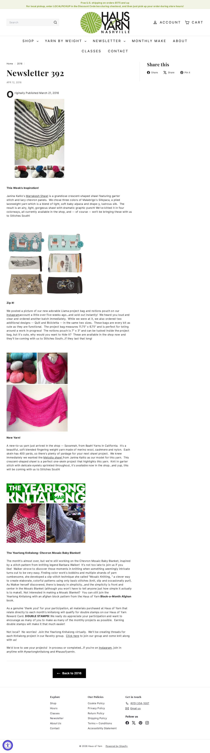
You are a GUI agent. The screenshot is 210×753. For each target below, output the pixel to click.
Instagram (13, 314)
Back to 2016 (72, 673)
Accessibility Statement (102, 728)
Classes (91, 51)
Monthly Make (149, 41)
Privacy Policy (96, 708)
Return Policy (96, 713)
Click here (72, 635)
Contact (118, 51)
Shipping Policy (97, 718)
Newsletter (108, 41)
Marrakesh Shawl (37, 196)
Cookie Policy (96, 703)
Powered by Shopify (116, 746)
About (180, 41)
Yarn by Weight (64, 41)
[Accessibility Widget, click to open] (7, 745)
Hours (53, 708)
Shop (29, 41)
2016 (19, 63)
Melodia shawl (53, 457)
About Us (55, 723)
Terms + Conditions (100, 723)
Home (10, 63)
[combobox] (33, 22)
